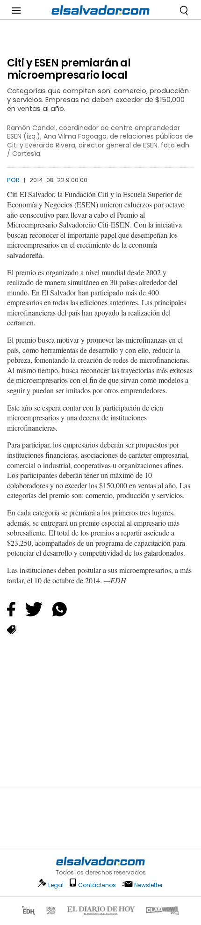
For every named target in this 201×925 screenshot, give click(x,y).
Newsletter (148, 885)
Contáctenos (97, 885)
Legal (56, 885)
